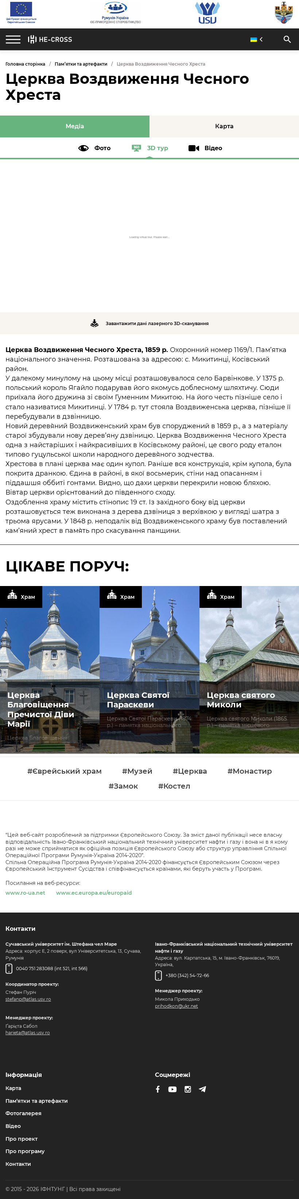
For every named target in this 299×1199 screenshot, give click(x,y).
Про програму (24, 1151)
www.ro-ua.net (25, 893)
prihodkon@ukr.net (176, 1006)
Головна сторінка (25, 64)
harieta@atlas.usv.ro (27, 1032)
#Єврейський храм (64, 771)
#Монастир (250, 771)
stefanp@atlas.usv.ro (28, 999)
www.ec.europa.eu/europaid (94, 893)
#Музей (137, 771)
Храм (28, 597)
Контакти (18, 1164)
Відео (13, 1126)
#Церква (190, 771)
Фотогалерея (23, 1113)
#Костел (174, 786)
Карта (13, 1088)
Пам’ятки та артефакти (81, 64)
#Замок (123, 786)
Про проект (21, 1139)
